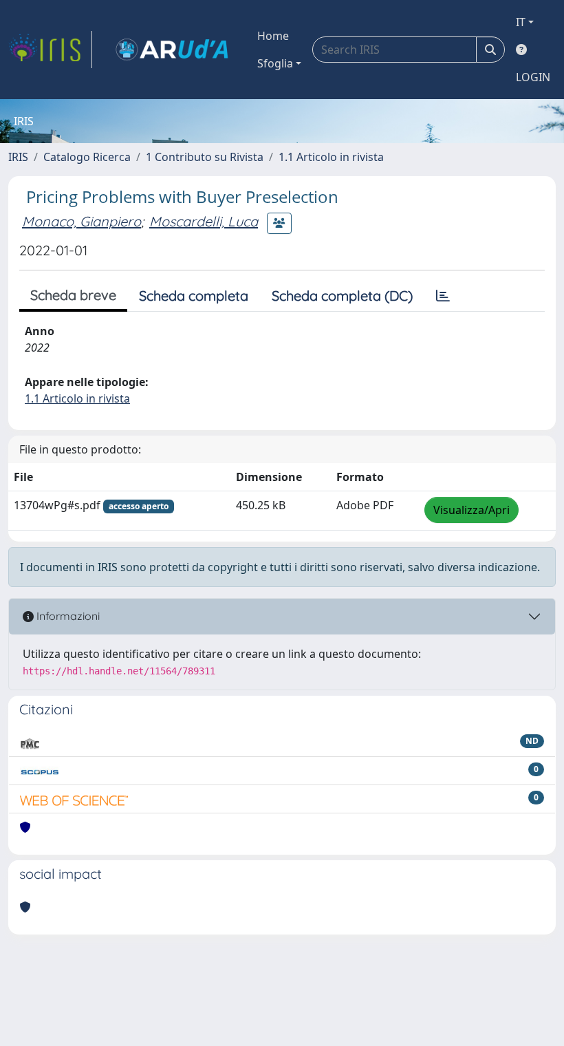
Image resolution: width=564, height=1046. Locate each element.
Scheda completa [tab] (193, 295)
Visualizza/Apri (471, 509)
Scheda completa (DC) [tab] (342, 295)
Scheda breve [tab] (73, 294)
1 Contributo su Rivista (204, 156)
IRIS (18, 156)
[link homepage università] (172, 49)
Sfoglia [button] (275, 63)
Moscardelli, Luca (203, 221)
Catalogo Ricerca (87, 156)
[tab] (443, 295)
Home (273, 35)
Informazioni (67, 616)
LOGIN (533, 77)
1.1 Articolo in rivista (331, 156)
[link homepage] (50, 49)
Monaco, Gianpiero (81, 221)
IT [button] (520, 22)
